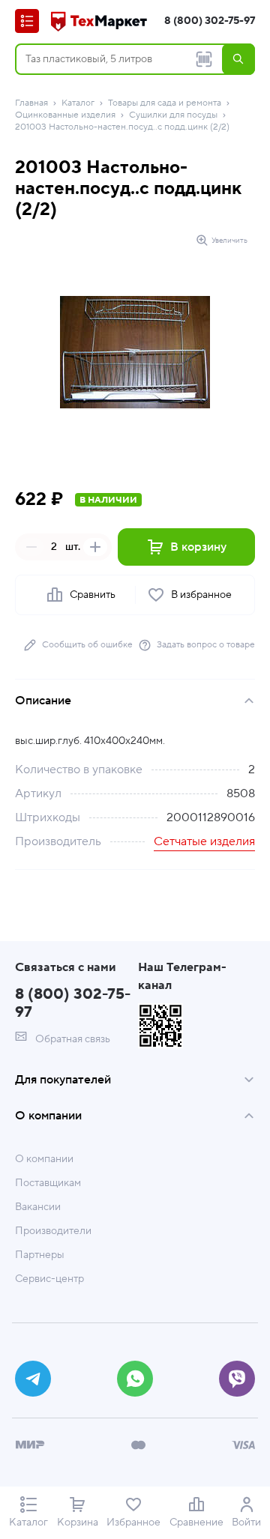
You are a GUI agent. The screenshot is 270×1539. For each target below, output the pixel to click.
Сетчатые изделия (204, 841)
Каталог (78, 103)
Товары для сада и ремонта (164, 103)
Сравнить (93, 595)
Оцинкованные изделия (65, 115)
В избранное (201, 595)
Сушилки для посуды (173, 115)
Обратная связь (71, 1039)
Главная (31, 103)
